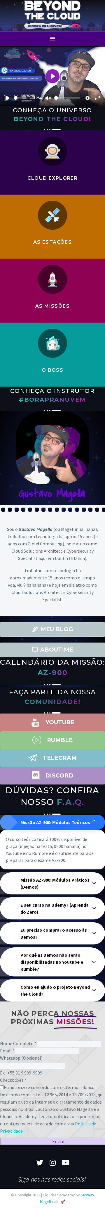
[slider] (20, 98)
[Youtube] (65, 1162)
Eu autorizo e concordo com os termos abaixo (49, 1087)
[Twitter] (39, 1162)
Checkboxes (13, 1080)
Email (7, 1051)
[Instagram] (52, 1162)
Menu (52, 38)
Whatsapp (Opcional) (21, 1058)
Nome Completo (18, 1043)
